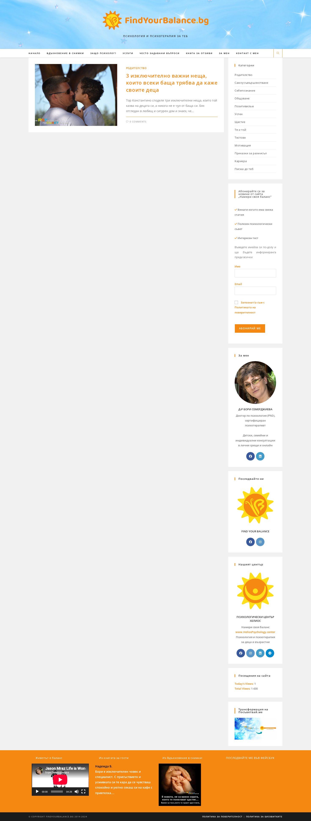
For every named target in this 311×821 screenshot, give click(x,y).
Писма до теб (244, 169)
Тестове (240, 137)
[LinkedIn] (260, 456)
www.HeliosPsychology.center (255, 632)
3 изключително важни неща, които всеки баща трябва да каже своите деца (172, 82)
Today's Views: (244, 684)
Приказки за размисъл (251, 153)
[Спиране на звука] (76, 791)
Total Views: (243, 688)
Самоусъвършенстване (251, 83)
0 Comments (138, 121)
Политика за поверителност (222, 816)
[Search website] (278, 53)
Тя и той (240, 130)
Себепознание (245, 90)
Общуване (242, 98)
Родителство (136, 68)
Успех (239, 114)
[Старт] (37, 791)
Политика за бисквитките (264, 816)
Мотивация (243, 145)
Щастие (240, 122)
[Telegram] (270, 653)
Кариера (241, 161)
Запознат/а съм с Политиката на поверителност (249, 307)
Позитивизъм (244, 106)
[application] (60, 780)
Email (238, 284)
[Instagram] (260, 542)
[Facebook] (250, 456)
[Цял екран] (83, 791)
